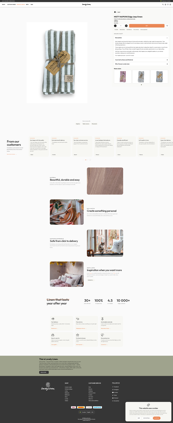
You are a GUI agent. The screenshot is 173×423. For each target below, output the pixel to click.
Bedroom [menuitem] (67, 393)
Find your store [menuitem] (92, 393)
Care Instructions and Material (124, 60)
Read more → (44, 372)
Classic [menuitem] (66, 400)
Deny (139, 418)
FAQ (114, 273)
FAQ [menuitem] (90, 387)
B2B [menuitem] (32, 4)
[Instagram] (113, 389)
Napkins (78, 123)
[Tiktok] (113, 395)
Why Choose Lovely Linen (122, 64)
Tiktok (115, 395)
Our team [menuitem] (91, 396)
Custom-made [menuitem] (68, 387)
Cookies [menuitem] (90, 394)
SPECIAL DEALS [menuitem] (21, 4)
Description (118, 37)
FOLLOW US (116, 383)
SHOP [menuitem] (3, 4)
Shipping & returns (80, 328)
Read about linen (105, 328)
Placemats (94, 123)
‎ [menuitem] (68, 385)
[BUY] (146, 25)
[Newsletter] (113, 401)
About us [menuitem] (91, 398)
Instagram (116, 389)
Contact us (91, 280)
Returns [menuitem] (90, 389)
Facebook (116, 386)
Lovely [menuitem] (66, 398)
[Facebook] (113, 387)
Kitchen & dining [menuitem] (68, 389)
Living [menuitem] (66, 391)
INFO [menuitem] (27, 4)
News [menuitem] (66, 396)
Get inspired (79, 344)
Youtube (116, 392)
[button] (168, 4)
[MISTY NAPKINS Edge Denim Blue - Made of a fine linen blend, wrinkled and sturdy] (159, 76)
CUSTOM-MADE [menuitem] (11, 4)
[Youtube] (113, 392)
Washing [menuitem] (91, 391)
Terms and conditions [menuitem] (93, 400)
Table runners (86, 123)
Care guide (54, 344)
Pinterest (116, 398)
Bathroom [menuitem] (67, 394)
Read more (54, 328)
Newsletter (116, 400)
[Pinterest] (113, 398)
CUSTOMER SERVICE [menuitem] (95, 383)
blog (91, 273)
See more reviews (12, 154)
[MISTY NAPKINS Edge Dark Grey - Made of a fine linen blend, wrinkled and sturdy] (141, 76)
